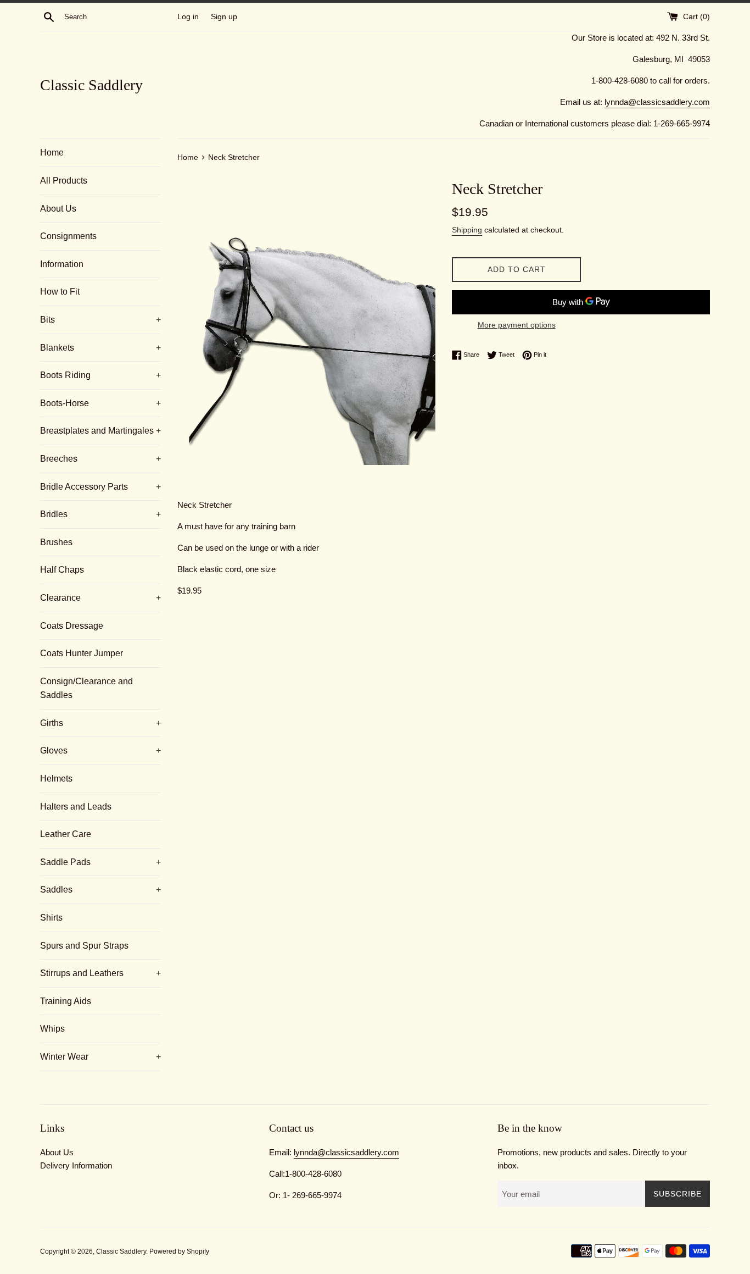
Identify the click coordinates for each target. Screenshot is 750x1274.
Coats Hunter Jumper (81, 653)
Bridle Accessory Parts (100, 486)
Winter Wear (100, 1056)
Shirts (51, 917)
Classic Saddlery (91, 84)
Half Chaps (62, 569)
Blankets (100, 347)
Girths (100, 723)
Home (52, 152)
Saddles (100, 889)
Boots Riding (100, 375)
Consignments (68, 236)
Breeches (100, 458)
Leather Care (65, 834)
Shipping (467, 229)
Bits (100, 319)
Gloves (100, 750)
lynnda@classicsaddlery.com (657, 102)
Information (61, 264)
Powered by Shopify (179, 1251)
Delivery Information (76, 1165)
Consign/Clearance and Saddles (86, 688)
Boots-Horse (100, 403)
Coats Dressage (71, 625)
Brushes (56, 542)
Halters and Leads (75, 806)
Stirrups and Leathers (100, 973)
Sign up (224, 17)
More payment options (517, 324)
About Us (58, 208)
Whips (52, 1028)
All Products (63, 180)
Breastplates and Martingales (100, 430)
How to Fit (60, 291)
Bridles (100, 514)
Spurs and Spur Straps (84, 945)
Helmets (56, 778)
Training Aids (65, 1001)
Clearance (100, 597)
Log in (188, 17)
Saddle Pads (100, 862)
